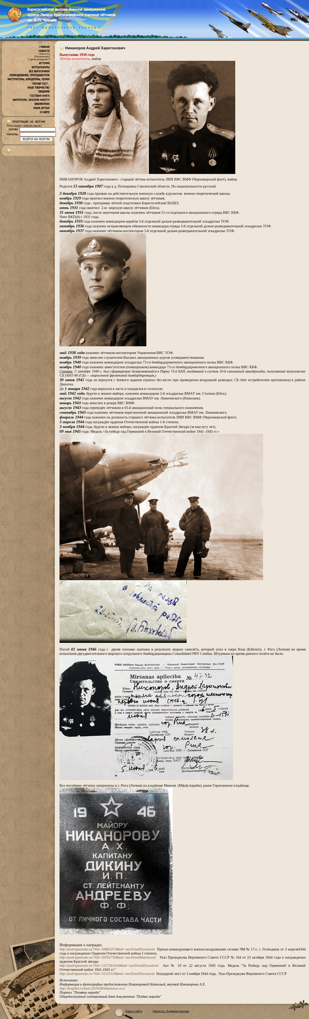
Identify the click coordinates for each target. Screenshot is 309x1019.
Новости (44, 53)
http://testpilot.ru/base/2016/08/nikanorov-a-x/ (92, 988)
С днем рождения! (38, 59)
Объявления (41, 56)
